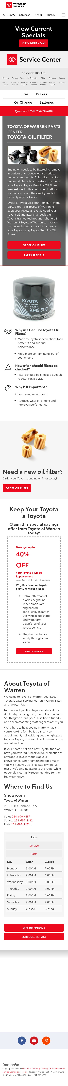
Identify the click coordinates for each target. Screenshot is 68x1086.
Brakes (41, 94)
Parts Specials (34, 255)
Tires (25, 94)
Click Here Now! (33, 43)
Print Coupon (34, 651)
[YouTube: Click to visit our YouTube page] (34, 1041)
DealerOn (26, 1068)
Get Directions (34, 928)
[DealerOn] (10, 1064)
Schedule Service (34, 937)
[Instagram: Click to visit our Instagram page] (46, 1041)
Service (34, 845)
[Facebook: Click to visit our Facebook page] (22, 1041)
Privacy (45, 1068)
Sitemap (36, 1068)
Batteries (46, 102)
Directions (24, 15)
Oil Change (23, 102)
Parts (34, 853)
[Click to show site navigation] (63, 15)
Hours (24, 1071)
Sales (34, 837)
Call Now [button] (8, 15)
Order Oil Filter (34, 245)
